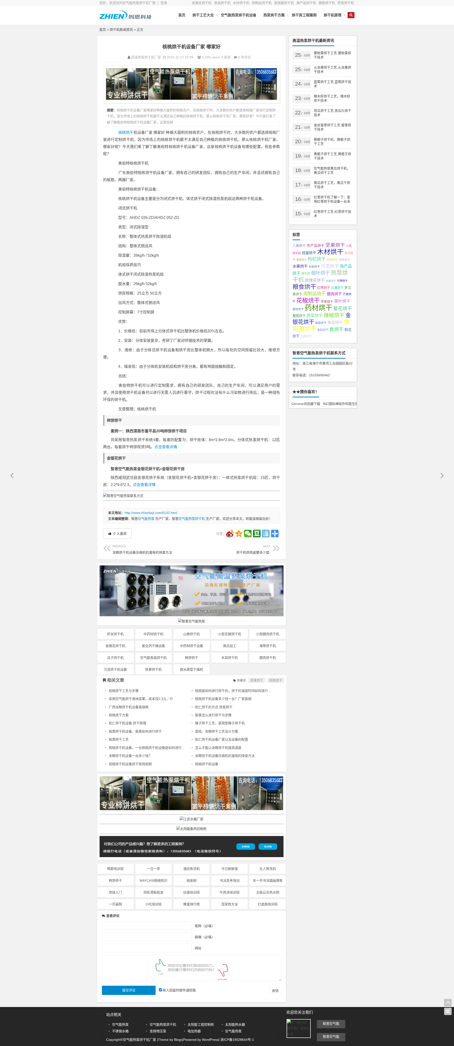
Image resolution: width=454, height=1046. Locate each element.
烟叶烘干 (320, 273)
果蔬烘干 (301, 259)
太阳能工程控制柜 (201, 1024)
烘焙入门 (115, 892)
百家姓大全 (229, 904)
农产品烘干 (315, 245)
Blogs (178, 1040)
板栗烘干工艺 (119, 739)
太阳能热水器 (235, 1024)
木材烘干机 (241, 3)
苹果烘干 (327, 301)
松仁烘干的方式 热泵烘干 (213, 707)
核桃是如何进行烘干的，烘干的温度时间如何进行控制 (235, 691)
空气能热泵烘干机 (192, 519)
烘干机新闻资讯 (121, 29)
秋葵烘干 (331, 280)
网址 (198, 948)
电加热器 (194, 1031)
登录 (164, 3)
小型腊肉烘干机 (267, 634)
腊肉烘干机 (267, 658)
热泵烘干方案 (274, 15)
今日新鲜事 (229, 869)
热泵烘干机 (345, 3)
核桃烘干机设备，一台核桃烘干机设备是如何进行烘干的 (150, 748)
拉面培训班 (191, 892)
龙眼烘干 (306, 336)
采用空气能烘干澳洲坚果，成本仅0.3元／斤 (141, 699)
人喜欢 (120, 533)
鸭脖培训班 (115, 869)
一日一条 (153, 869)
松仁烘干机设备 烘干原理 (127, 723)
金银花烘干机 (202, 3)
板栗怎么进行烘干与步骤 (213, 715)
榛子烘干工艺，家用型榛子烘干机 (220, 723)
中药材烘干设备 (191, 646)
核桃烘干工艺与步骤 (124, 691)
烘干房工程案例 (304, 15)
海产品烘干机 (306, 3)
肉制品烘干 (314, 293)
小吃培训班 (153, 904)
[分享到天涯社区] (266, 533)
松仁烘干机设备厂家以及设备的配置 (221, 739)
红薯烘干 (337, 288)
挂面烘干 (309, 253)
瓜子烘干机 (115, 658)
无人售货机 (267, 869)
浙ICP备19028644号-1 (236, 1040)
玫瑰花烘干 (315, 280)
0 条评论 (244, 57)
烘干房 (305, 273)
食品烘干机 (222, 3)
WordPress (210, 1040)
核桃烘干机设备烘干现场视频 (130, 764)
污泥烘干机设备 (115, 669)
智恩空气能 (331, 1023)
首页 (181, 15)
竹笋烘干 (342, 280)
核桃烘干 (125, 132)
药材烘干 (318, 308)
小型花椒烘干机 (229, 634)
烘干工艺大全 (203, 15)
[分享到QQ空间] (239, 533)
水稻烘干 (314, 266)
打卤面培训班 (268, 904)
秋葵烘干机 (153, 669)
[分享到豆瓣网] (257, 533)
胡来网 (191, 880)
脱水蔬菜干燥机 (191, 669)
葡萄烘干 (299, 316)
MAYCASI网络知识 (153, 880)
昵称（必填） (205, 926)
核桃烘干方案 (119, 715)
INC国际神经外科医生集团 (340, 404)
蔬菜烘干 (315, 315)
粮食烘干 (304, 286)
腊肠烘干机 (327, 3)
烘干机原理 (332, 15)
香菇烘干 (322, 330)
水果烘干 (300, 266)
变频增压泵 (158, 1031)
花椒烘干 (308, 300)
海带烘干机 (267, 646)
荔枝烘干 (298, 309)
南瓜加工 (229, 646)
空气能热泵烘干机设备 (238, 15)
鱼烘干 (336, 329)
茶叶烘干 (342, 301)
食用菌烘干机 (284, 3)
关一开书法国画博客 (268, 880)
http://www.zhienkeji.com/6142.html (151, 513)
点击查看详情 (165, 447)
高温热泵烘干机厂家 (146, 57)
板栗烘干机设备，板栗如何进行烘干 (135, 731)
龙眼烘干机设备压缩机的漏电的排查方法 (142, 549)
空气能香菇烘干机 (153, 658)
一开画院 (115, 904)
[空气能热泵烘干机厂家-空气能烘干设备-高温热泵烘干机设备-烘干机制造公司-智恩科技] (125, 18)
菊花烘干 (342, 308)
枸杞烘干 (317, 259)
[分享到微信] (248, 533)
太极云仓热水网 (267, 892)
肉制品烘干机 (262, 3)
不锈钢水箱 (120, 1031)
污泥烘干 (330, 266)
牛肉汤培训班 (230, 892)
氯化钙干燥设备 (153, 646)
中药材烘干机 (153, 634)
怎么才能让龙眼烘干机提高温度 (218, 748)
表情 (275, 991)
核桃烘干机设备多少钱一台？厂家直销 (223, 699)
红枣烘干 (323, 288)
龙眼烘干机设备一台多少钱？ (130, 756)
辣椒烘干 (334, 315)
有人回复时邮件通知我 (179, 990)
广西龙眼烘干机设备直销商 (128, 707)
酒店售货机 (191, 869)
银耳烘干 (321, 322)
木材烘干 (330, 252)
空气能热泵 (146, 519)
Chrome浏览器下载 (306, 404)
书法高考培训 (230, 880)
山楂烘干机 (191, 634)
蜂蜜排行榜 (191, 904)
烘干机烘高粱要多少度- (253, 549)
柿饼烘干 (191, 658)
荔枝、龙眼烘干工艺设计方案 (216, 731)
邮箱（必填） (205, 937)
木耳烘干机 (229, 658)
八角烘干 (299, 245)
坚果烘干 (256, 680)
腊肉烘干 (334, 294)
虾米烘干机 (115, 634)
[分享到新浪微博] (230, 533)
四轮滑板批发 (153, 892)
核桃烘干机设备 (206, 764)
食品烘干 (335, 322)
